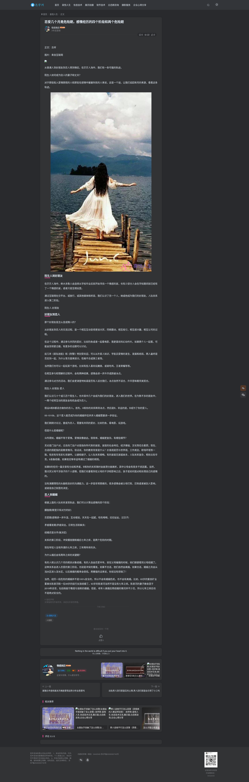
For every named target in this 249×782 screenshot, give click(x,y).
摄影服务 (126, 4)
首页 (57, 4)
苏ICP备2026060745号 (110, 754)
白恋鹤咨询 (113, 4)
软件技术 (101, 4)
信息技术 (77, 4)
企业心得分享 (139, 4)
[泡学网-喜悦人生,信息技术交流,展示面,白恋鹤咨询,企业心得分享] (38, 4)
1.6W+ (62, 670)
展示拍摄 (89, 4)
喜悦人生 (66, 4)
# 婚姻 (49, 620)
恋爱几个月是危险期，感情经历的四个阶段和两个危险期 (84, 21)
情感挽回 (55, 27)
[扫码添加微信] (243, 395)
